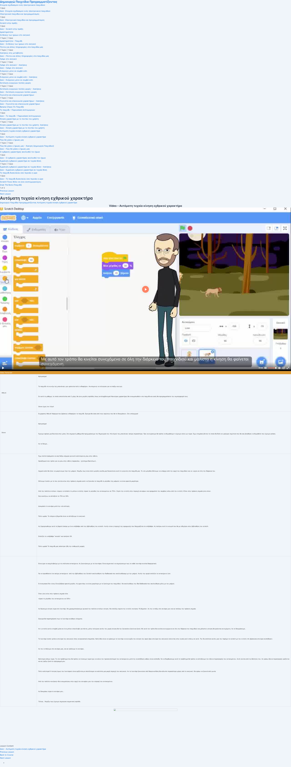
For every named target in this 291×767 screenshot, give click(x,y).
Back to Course (6, 755)
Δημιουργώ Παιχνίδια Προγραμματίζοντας (28, 1)
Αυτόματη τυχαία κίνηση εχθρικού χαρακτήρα (57, 202)
